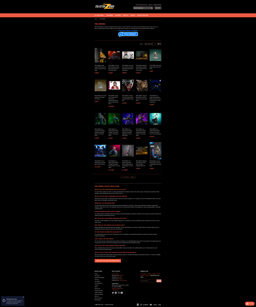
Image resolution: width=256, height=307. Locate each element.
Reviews (133, 15)
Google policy (15, 303)
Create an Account (157, 4)
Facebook (121, 275)
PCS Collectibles (98, 283)
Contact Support (115, 274)
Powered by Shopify (109, 304)
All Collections (99, 15)
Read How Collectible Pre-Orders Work (107, 260)
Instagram (120, 278)
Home (96, 19)
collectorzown (101, 304)
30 (132, 177)
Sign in (150, 4)
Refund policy (98, 299)
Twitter (120, 277)
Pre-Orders (97, 275)
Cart (159, 8)
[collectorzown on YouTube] (122, 293)
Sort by (141, 44)
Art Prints (118, 15)
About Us (125, 15)
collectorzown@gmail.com (117, 288)
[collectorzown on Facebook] (116, 293)
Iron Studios (97, 281)
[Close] (23, 297)
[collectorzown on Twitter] (113, 293)
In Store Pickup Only (142, 15)
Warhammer (97, 288)
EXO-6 (96, 286)
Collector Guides (98, 292)
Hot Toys (97, 279)
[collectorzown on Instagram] (119, 293)
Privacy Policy (115, 290)
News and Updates (99, 294)
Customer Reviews (99, 290)
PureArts (97, 285)
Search (96, 274)
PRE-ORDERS (110, 15)
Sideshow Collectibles (99, 277)
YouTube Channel (123, 280)
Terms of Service (98, 298)
